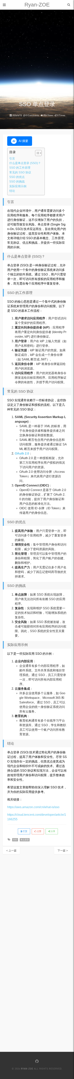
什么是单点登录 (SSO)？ (25, 163)
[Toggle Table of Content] (36, 153)
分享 (52, 831)
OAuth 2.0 (22, 453)
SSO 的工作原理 (19, 167)
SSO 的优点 (17, 177)
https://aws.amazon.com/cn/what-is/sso (33, 807)
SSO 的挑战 (17, 181)
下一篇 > (62, 850)
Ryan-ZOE (37, 5)
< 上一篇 (11, 850)
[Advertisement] (37, 62)
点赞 (38, 831)
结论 (12, 190)
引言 (12, 158)
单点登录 (24, 840)
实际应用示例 (17, 186)
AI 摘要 (20, 141)
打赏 (24, 831)
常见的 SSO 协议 (20, 172)
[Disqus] (37, 901)
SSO (15, 840)
